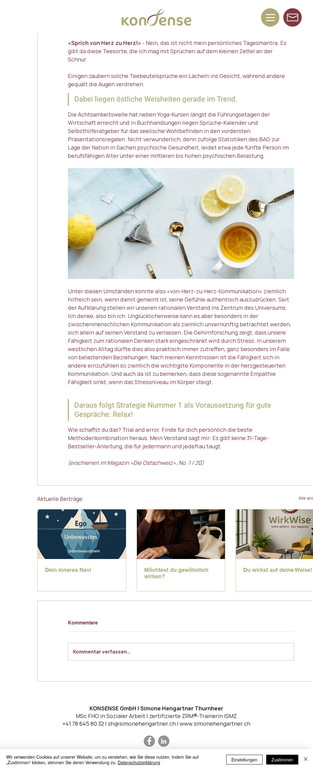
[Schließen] (305, 759)
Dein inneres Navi (68, 570)
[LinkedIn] (163, 741)
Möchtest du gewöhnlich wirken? (176, 573)
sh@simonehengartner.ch (142, 723)
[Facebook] (149, 741)
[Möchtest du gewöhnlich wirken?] (181, 534)
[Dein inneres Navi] (82, 534)
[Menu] (270, 17)
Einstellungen (244, 760)
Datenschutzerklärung (139, 762)
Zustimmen (282, 760)
